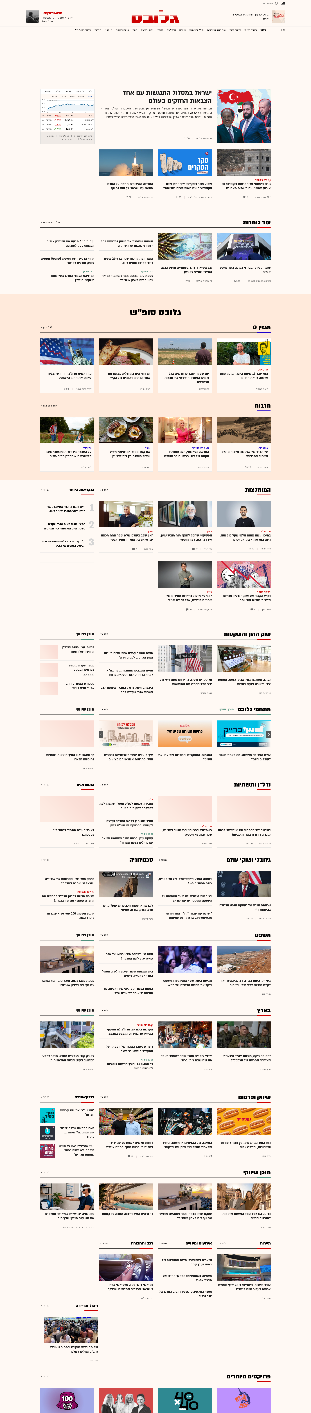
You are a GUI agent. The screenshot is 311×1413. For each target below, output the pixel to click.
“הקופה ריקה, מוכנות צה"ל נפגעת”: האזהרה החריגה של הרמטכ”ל (247, 1058)
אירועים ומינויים (199, 1243)
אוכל (147, 448)
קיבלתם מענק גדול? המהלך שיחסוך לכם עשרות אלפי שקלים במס (126, 690)
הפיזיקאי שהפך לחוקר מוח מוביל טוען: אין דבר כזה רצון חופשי (186, 537)
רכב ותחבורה (142, 1243)
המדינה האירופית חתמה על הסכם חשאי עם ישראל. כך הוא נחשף (130, 186)
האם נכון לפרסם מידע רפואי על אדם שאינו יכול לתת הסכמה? (129, 956)
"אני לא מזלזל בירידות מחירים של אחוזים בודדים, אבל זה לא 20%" (189, 598)
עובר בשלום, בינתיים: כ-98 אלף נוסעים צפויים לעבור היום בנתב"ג (244, 1287)
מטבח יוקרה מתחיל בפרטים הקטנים (81, 667)
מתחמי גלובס (254, 709)
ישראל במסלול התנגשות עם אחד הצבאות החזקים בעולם (167, 97)
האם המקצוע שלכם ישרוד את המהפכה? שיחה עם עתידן (77, 1132)
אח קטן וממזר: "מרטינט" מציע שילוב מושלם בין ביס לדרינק (130, 454)
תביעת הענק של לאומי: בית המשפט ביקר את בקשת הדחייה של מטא (187, 983)
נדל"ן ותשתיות (252, 785)
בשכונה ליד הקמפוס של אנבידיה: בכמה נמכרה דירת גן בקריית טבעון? (244, 832)
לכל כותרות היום (51, 222)
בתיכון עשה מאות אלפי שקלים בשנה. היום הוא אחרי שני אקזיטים (245, 537)
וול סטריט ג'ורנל (83, 30)
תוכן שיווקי (257, 1172)
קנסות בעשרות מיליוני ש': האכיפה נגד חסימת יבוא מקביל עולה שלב (128, 991)
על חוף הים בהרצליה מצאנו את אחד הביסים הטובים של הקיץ (129, 376)
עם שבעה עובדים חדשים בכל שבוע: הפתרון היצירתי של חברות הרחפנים (186, 378)
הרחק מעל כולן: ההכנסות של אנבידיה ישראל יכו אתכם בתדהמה (69, 881)
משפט (182, 30)
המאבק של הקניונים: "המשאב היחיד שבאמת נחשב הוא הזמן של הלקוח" (187, 1145)
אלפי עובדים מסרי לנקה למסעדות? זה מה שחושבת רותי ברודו (186, 1058)
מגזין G (108, 30)
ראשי (263, 30)
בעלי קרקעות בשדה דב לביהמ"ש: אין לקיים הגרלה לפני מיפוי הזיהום (246, 983)
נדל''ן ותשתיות (196, 30)
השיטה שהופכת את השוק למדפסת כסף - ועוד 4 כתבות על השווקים (127, 243)
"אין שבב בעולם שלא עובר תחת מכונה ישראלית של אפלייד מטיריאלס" (127, 537)
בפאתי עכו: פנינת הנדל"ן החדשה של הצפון (78, 649)
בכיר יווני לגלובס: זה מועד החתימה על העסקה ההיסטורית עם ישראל (187, 898)
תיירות (265, 1243)
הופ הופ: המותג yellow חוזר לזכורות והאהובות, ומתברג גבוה (246, 1145)
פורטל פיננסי (64, 136)
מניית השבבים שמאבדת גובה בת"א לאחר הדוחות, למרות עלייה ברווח (130, 672)
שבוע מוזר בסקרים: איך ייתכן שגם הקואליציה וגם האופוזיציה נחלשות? (187, 186)
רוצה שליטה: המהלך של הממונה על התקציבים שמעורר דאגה (129, 1049)
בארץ (264, 1010)
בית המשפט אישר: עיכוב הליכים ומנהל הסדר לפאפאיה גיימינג (127, 973)
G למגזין (47, 327)
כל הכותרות (235, 30)
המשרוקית (85, 784)
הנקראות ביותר (81, 489)
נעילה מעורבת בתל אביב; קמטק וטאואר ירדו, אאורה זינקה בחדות (244, 682)
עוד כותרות (257, 222)
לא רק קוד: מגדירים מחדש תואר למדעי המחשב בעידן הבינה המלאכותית (68, 1058)
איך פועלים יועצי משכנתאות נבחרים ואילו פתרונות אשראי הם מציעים (128, 757)
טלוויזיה (87, 448)
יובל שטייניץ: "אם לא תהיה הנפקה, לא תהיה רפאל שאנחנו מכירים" (76, 1150)
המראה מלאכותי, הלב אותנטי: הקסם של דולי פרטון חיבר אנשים (186, 454)
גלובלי (160, 30)
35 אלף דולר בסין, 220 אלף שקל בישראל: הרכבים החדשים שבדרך (130, 1287)
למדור (105, 489)
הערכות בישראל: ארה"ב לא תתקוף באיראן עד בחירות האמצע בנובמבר (130, 1031)
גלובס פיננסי (250, 30)
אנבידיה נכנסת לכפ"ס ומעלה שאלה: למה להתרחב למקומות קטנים (126, 806)
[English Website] (283, 30)
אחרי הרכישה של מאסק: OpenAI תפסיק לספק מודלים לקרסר (67, 261)
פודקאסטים (84, 1097)
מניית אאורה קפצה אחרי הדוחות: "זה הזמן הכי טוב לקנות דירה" (128, 655)
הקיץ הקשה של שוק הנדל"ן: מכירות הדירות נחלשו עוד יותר (247, 598)
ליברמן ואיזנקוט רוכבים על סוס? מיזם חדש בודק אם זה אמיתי (128, 908)
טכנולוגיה (171, 30)
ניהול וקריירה (147, 30)
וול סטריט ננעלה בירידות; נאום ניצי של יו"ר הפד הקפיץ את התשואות (186, 682)
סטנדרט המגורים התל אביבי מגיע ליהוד (80, 686)
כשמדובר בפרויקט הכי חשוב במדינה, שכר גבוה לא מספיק (187, 832)
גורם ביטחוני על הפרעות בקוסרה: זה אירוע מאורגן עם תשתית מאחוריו (246, 186)
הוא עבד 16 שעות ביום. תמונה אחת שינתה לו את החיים (244, 376)
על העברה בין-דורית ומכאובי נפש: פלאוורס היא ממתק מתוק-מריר (68, 454)
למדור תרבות (50, 405)
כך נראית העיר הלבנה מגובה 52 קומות (127, 1214)
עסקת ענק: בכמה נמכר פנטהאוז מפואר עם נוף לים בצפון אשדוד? (127, 278)
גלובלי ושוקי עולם (248, 860)
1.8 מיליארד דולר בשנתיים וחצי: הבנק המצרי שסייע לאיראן (186, 270)
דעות (135, 30)
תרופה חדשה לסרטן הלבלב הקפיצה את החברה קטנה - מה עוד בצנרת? (68, 898)
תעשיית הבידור (200, 448)
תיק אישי (50, 136)
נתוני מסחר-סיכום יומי (83, 136)
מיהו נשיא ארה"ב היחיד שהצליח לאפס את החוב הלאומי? (69, 376)
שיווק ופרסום (122, 30)
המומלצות (258, 490)
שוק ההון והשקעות (216, 30)
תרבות (97, 30)
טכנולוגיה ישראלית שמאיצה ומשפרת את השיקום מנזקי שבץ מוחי (69, 1216)
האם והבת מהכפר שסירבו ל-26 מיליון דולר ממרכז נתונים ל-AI (128, 261)
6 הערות (263, 448)
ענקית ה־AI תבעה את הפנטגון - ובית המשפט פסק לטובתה (70, 243)
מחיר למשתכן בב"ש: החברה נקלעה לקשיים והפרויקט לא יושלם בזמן (129, 823)
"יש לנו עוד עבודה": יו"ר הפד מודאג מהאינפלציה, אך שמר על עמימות (189, 915)
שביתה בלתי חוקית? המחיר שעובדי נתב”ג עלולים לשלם (74, 1349)
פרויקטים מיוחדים (249, 1376)
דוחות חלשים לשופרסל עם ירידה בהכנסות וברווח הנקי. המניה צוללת (129, 1145)
